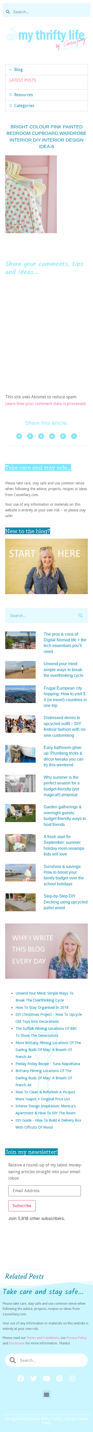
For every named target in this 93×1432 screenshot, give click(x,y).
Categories (24, 105)
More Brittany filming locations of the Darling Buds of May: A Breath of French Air (48, 1049)
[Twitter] (33, 1378)
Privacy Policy (76, 1338)
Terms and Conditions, (43, 1338)
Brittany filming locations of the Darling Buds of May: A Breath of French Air (44, 1077)
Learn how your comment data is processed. (46, 403)
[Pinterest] (59, 1378)
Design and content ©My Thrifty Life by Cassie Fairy (46, 1420)
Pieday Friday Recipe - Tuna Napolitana (48, 1063)
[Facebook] (20, 1378)
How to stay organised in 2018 (42, 1007)
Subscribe (22, 1205)
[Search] (80, 615)
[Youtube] (46, 1378)
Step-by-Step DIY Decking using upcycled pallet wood (66, 902)
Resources (23, 94)
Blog (18, 69)
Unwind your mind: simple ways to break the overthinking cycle (63, 670)
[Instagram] (72, 1378)
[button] (46, 69)
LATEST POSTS (22, 80)
